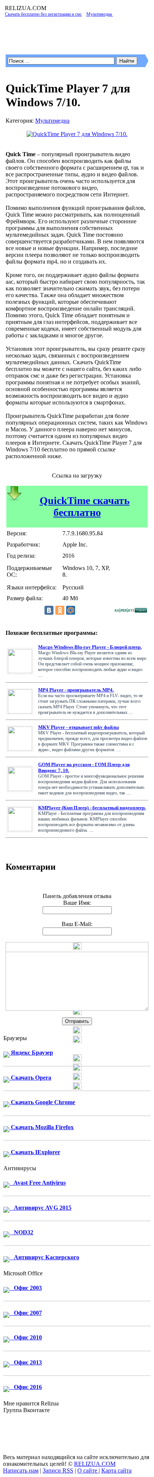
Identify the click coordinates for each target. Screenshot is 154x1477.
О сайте (88, 1470)
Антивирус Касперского (44, 1257)
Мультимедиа (52, 120)
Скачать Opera (30, 1077)
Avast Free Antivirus (37, 1183)
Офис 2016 (25, 1387)
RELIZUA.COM (95, 1464)
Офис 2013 (25, 1362)
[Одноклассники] (59, 610)
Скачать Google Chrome (42, 1102)
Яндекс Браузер (31, 1052)
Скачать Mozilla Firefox (41, 1127)
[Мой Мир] (70, 610)
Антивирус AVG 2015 (40, 1207)
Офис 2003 (25, 1288)
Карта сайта (116, 1470)
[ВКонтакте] (48, 610)
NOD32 (21, 1232)
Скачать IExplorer (34, 1152)
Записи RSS (58, 1470)
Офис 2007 (25, 1313)
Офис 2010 (25, 1337)
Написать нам (20, 1470)
